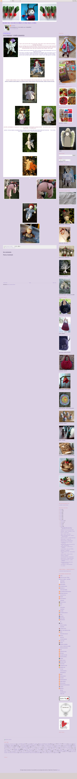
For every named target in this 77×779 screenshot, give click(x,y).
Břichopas (62, 653)
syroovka (61, 616)
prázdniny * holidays (47, 748)
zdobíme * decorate (51, 752)
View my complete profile (14, 28)
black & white (65, 743)
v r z (61, 605)
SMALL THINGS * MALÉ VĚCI (66, 534)
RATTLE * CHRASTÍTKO (65, 532)
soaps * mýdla (52, 749)
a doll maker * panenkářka (64, 35)
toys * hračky (11, 247)
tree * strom (55, 750)
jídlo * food (16, 746)
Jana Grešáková (63, 598)
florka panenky (62, 683)
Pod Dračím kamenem (64, 633)
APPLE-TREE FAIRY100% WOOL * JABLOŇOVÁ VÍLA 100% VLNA (66, 528)
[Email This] (15, 246)
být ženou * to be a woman (11, 744)
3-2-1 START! (63, 565)
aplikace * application (35, 743)
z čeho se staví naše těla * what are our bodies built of (29, 752)
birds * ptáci (59, 743)
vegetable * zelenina (72, 750)
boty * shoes (70, 743)
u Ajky (61, 575)
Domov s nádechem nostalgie (65, 646)
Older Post (54, 282)
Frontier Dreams (63, 602)
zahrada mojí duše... (63, 656)
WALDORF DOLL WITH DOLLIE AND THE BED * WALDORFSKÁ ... (68, 545)
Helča (61, 632)
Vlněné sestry (62, 582)
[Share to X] (17, 246)
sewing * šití (7, 247)
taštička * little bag (29, 750)
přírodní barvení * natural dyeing (65, 748)
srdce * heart (66, 749)
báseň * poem (54, 743)
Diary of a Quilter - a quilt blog (65, 579)
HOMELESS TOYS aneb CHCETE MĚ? (67, 529)
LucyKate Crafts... (63, 628)
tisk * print (44, 750)
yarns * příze (67, 751)
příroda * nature (55, 748)
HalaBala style (62, 667)
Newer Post (5, 282)
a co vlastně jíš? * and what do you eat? (10, 743)
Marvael (61, 690)
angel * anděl (29, 743)
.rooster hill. (62, 640)
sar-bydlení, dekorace (64, 612)
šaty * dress (10, 749)
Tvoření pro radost (63, 651)
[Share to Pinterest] (19, 246)
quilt (73, 748)
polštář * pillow (39, 748)
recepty (5, 749)
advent (18, 743)
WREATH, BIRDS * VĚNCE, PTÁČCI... (67, 554)
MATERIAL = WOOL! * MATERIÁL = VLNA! (68, 531)
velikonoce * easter (7, 751)
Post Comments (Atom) (11, 284)
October (62, 522)
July (61, 523)
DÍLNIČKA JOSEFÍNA (63, 644)
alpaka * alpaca (23, 743)
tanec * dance (12, 750)
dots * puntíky (30, 745)
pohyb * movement (32, 748)
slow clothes (45, 749)
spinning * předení (59, 749)
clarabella (62, 677)
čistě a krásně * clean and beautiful (45, 744)
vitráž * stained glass (18, 751)
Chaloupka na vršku (63, 665)
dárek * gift (69, 744)
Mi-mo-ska (62, 637)
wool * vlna (49, 751)
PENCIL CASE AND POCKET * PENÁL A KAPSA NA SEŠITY (67, 536)
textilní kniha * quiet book (38, 750)
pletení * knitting (24, 748)
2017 (61, 510)
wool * (14, 247)
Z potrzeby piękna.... (63, 670)
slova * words (37, 749)
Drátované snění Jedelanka (65, 684)
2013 (61, 516)
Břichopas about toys (64, 593)
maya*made (62, 663)
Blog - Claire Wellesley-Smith (65, 630)
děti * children (10, 745)
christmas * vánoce (33, 744)
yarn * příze (61, 751)
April (62, 526)
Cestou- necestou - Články (64, 577)
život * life (57, 752)
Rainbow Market (63, 676)
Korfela (61, 642)
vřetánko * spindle (24, 751)
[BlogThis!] (16, 246)
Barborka (61, 688)
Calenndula (13, 25)
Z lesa (61, 614)
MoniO (61, 674)
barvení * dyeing (47, 743)
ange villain (62, 626)
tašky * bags (22, 750)
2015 (61, 513)
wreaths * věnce (55, 751)
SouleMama (62, 609)
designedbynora (63, 672)
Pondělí (61, 596)
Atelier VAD (62, 693)
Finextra (61, 635)
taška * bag (17, 750)
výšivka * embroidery (31, 751)
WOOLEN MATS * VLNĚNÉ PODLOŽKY (67, 558)
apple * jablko (41, 743)
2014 (61, 515)
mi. (60, 621)
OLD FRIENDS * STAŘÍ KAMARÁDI (66, 564)
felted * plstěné (58, 745)
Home (30, 282)
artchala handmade (63, 639)
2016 (61, 512)
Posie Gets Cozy (63, 595)
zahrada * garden (44, 752)
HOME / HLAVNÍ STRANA (64, 505)
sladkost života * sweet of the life (28, 749)
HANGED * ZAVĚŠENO (64, 555)
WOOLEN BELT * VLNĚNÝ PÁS (66, 539)
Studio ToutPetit (63, 681)
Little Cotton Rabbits (63, 589)
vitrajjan (61, 658)
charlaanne (62, 600)
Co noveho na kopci (63, 586)
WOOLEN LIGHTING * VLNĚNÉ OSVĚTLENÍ (68, 537)
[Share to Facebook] (18, 246)
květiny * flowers (26, 746)
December (62, 520)
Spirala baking (62, 584)
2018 (61, 509)
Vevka (61, 623)
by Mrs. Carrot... (63, 660)
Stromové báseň (72, 749)
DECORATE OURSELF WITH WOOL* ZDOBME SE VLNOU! (67, 562)
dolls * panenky (23, 745)
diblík (17, 745)
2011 (61, 519)
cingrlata (61, 686)
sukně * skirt (6, 750)
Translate (67, 161)
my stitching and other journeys (65, 591)
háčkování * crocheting (67, 745)
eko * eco (40, 745)
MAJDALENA (62, 619)
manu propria (62, 607)
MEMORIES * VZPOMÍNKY (65, 550)
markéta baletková (63, 679)
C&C (61, 649)
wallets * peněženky (40, 751)
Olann (61, 603)
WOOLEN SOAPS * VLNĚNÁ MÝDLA (67, 540)
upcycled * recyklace (63, 750)
